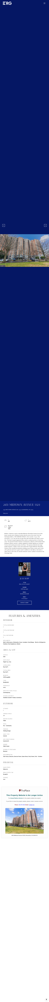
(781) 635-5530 (24, 589)
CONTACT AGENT (24, 602)
